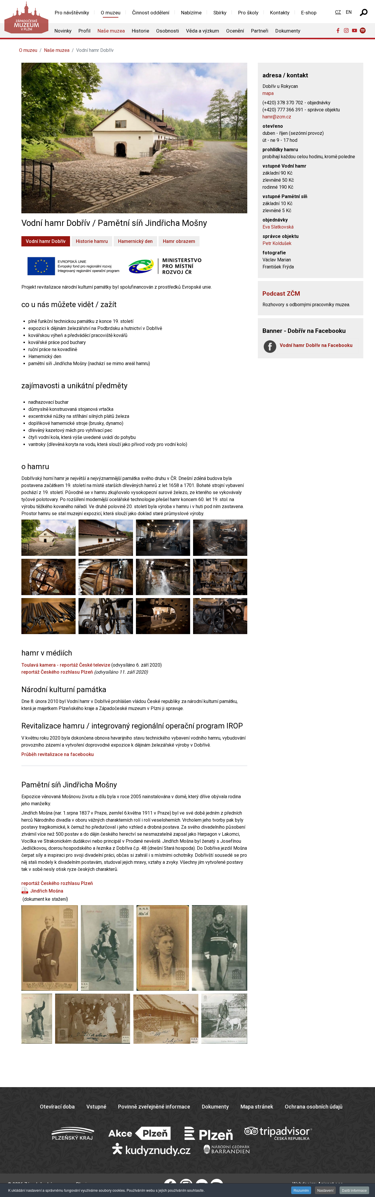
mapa (268, 93)
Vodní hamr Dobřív (46, 241)
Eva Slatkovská (278, 227)
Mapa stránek (257, 1107)
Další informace (354, 1190)
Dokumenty (215, 1107)
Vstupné (96, 1107)
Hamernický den (135, 241)
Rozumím (301, 1190)
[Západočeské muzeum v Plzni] (24, 19)
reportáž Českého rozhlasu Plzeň (57, 672)
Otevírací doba (57, 1107)
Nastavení (325, 1190)
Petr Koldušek (277, 243)
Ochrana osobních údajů (313, 1107)
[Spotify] (364, 30)
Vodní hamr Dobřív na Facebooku (316, 345)
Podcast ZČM (281, 293)
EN (349, 12)
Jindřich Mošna (46, 891)
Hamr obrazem (179, 241)
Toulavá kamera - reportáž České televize (65, 665)
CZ (338, 12)
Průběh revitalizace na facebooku (57, 754)
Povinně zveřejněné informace (154, 1107)
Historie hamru (92, 241)
